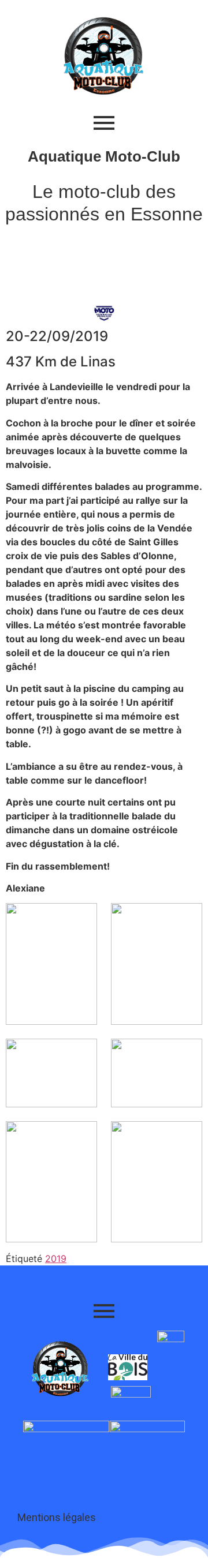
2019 (55, 1258)
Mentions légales (56, 1517)
